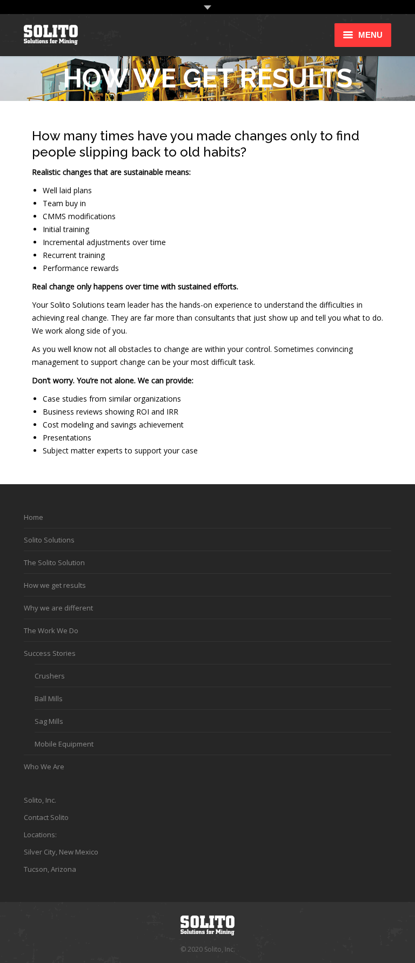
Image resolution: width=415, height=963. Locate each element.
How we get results (55, 585)
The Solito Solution (54, 562)
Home (33, 517)
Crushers (50, 676)
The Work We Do (51, 630)
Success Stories (50, 653)
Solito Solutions (49, 540)
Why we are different (58, 608)
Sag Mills (49, 721)
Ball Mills (49, 698)
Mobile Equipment (64, 744)
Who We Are (44, 766)
